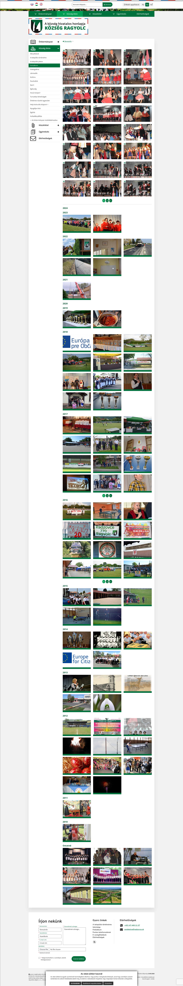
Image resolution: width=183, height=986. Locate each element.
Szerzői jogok (146, 979)
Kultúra (32, 77)
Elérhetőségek (143, 14)
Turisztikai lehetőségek (38, 97)
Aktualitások (34, 54)
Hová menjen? (35, 93)
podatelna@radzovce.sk (134, 929)
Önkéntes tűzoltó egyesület (40, 101)
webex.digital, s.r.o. (41, 978)
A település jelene (36, 62)
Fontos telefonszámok (102, 932)
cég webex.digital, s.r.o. (35, 980)
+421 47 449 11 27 (132, 925)
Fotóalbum (34, 65)
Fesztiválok (34, 81)
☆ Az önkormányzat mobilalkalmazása (43, 120)
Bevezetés (68, 41)
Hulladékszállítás (36, 116)
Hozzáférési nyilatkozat (147, 977)
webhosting (32, 978)
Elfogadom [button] (75, 983)
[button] (43, 14)
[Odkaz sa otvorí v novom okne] (94, 942)
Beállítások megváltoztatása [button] (92, 983)
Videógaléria (34, 69)
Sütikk (152, 979)
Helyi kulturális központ (38, 104)
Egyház (32, 112)
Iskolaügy (97, 927)
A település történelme (38, 58)
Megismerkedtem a (53, 959)
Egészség (33, 89)
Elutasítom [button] (108, 983)
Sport (32, 85)
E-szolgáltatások (99, 935)
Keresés (108, 5)
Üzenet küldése (78, 959)
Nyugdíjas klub (35, 108)
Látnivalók (33, 73)
